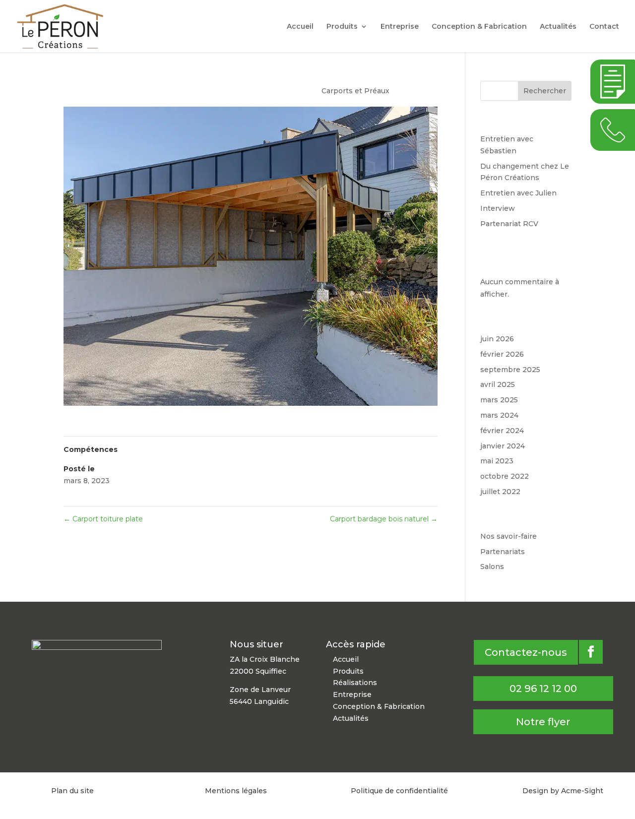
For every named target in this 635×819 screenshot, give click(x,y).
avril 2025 (497, 384)
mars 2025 (499, 399)
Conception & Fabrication (479, 27)
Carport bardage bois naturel (384, 518)
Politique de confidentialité (399, 790)
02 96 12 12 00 (543, 688)
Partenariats (502, 551)
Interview (497, 208)
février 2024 (502, 430)
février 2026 (502, 354)
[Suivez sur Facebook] (591, 652)
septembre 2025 (510, 369)
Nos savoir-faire (508, 536)
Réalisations (355, 682)
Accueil (300, 27)
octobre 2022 (504, 476)
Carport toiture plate (103, 518)
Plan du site (72, 790)
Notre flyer (543, 722)
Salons (492, 566)
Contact (604, 27)
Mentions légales (236, 790)
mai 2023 (496, 460)
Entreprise (400, 27)
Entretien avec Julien (518, 193)
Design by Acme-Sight (562, 790)
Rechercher (544, 90)
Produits (342, 27)
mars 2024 (499, 415)
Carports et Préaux (355, 90)
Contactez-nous (526, 652)
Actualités (558, 27)
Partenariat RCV (509, 223)
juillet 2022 (500, 491)
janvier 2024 (502, 445)
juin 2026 (497, 338)
